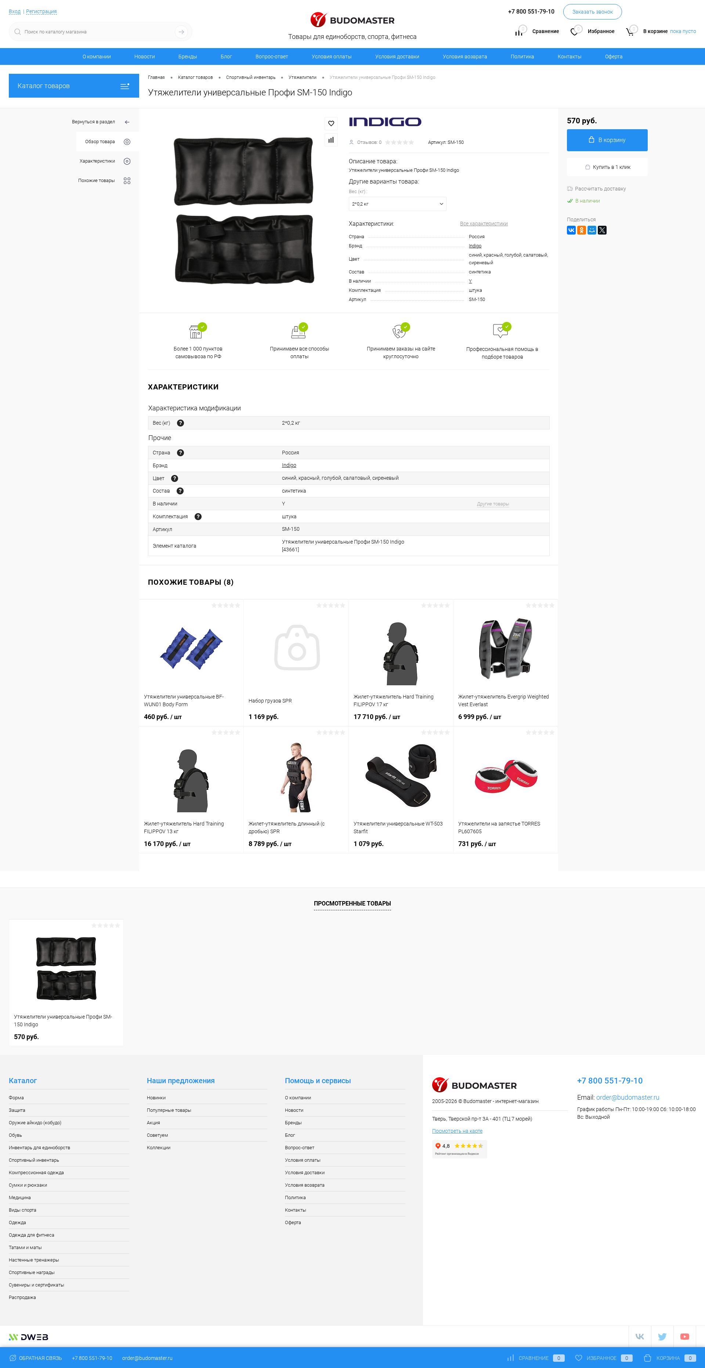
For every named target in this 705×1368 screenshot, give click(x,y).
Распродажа (22, 1297)
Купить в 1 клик (611, 167)
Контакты (570, 56)
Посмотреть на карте (457, 1131)
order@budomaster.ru (627, 1097)
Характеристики (97, 161)
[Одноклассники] (581, 230)
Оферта (614, 56)
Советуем (157, 1135)
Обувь (15, 1135)
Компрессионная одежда (36, 1172)
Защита (17, 1110)
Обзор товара (100, 141)
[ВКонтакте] (571, 230)
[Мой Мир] (592, 230)
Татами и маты (25, 1247)
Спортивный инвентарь (34, 1160)
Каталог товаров (44, 86)
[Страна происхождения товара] (180, 452)
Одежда (17, 1222)
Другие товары (493, 504)
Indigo (475, 245)
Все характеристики (484, 223)
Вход (15, 11)
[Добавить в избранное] (331, 123)
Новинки (156, 1097)
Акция (153, 1122)
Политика (522, 56)
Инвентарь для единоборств (39, 1147)
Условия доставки (397, 56)
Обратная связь (40, 1358)
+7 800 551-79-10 (92, 1358)
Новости (144, 56)
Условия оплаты (332, 56)
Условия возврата (465, 56)
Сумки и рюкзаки (28, 1185)
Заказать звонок (592, 12)
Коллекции (158, 1147)
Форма (16, 1097)
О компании (97, 56)
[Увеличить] (244, 210)
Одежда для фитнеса (31, 1235)
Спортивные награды (32, 1272)
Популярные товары (169, 1110)
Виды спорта (22, 1210)
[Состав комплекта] (198, 516)
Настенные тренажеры (34, 1260)
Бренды (187, 56)
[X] (602, 230)
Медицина (20, 1197)
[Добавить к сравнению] (331, 139)
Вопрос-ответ (272, 56)
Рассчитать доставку (600, 189)
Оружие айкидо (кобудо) (35, 1122)
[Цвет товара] (174, 478)
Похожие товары (96, 180)
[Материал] (180, 490)
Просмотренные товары (352, 903)
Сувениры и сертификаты (36, 1285)
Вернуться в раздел (93, 121)
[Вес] (180, 423)
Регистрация (41, 11)
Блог (226, 56)
